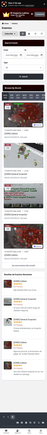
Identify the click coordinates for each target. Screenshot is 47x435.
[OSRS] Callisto (11, 133)
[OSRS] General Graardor (15, 174)
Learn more (4, 4)
